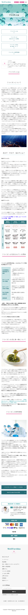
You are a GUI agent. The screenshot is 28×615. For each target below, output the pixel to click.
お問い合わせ (5, 575)
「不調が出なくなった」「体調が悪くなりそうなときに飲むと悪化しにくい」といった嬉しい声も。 (14, 401)
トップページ (5, 559)
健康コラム (4, 568)
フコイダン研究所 (6, 571)
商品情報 (4, 561)
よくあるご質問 (5, 573)
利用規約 (4, 578)
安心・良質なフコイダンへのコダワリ (10, 564)
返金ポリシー (5, 580)
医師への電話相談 (6, 566)
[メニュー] (26, 2)
